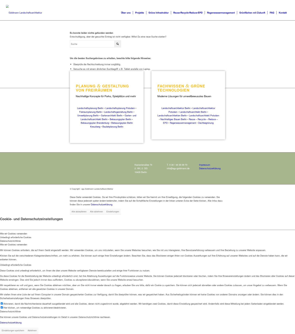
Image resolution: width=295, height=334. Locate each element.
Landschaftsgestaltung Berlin (118, 111)
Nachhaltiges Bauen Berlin (173, 119)
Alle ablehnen (96, 211)
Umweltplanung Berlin (88, 115)
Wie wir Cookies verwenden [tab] (13, 233)
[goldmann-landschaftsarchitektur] (24, 12)
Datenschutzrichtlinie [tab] (10, 240)
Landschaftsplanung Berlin (90, 108)
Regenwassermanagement (183, 122)
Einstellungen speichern (13, 330)
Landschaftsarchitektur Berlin (175, 108)
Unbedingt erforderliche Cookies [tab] (15, 237)
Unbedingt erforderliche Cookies (15, 264)
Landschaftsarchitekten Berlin (172, 115)
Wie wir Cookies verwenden (13, 244)
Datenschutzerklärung (210, 168)
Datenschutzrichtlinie (10, 311)
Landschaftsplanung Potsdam (120, 108)
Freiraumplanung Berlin (90, 111)
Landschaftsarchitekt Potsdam (204, 115)
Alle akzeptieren (79, 211)
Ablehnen (32, 330)
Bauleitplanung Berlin (112, 126)
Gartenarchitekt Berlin (111, 115)
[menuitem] (126, 12)
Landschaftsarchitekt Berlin (193, 111)
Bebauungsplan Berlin (120, 119)
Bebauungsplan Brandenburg (95, 122)
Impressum (204, 164)
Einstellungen (112, 211)
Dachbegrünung (206, 122)
